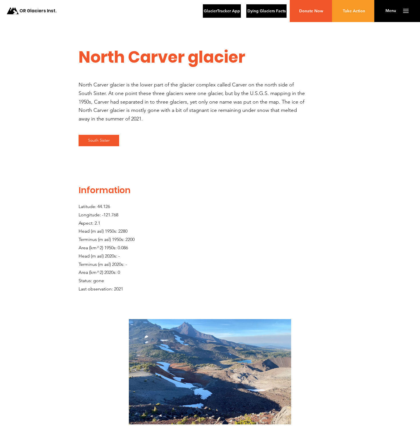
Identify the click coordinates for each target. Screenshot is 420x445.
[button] (390, 11)
